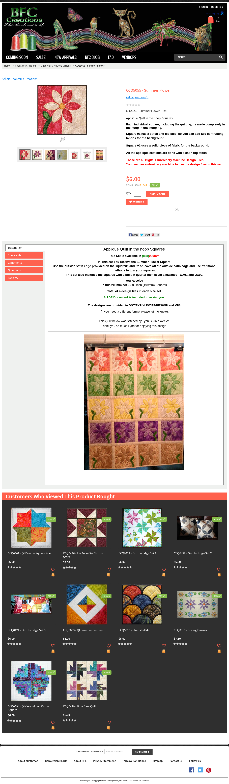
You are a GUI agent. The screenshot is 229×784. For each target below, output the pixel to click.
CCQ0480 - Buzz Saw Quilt (80, 706)
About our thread (28, 761)
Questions (14, 270)
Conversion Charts (56, 761)
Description (15, 248)
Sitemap (158, 761)
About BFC (80, 761)
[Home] (30, 17)
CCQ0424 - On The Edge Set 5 (26, 630)
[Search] (221, 57)
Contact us (175, 761)
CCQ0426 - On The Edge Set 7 (193, 553)
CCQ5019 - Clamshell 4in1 (135, 630)
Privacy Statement (104, 761)
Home (7, 65)
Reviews (13, 278)
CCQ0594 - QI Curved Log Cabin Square (28, 708)
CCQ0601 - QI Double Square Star (29, 553)
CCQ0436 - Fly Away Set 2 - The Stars (83, 555)
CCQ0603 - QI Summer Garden (83, 630)
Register (217, 7)
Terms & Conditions (134, 761)
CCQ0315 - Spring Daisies (190, 630)
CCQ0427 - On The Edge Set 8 (137, 553)
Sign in (203, 7)
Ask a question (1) (137, 97)
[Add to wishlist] (53, 569)
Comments (15, 263)
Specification (16, 255)
